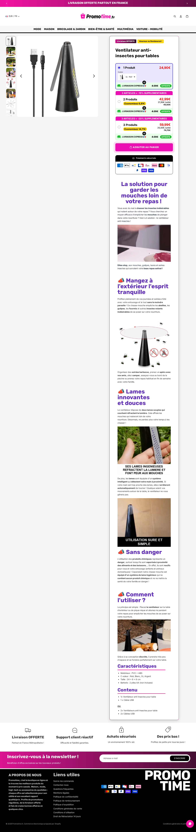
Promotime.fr (17, 824)
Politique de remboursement (66, 800)
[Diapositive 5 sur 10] (10, 83)
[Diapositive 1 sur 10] (10, 41)
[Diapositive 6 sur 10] (10, 93)
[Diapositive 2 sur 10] (10, 51)
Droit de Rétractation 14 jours (67, 816)
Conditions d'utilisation (63, 812)
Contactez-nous (60, 785)
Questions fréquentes (63, 789)
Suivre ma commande (63, 781)
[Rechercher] (175, 16)
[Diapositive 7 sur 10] (10, 104)
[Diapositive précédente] (7, 3)
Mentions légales (61, 793)
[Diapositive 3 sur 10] (10, 62)
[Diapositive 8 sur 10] (10, 114)
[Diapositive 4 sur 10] (10, 72)
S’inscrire (179, 758)
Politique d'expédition (63, 804)
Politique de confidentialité (65, 796)
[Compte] (181, 16)
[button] (144, 76)
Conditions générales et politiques (176, 824)
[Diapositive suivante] (187, 3)
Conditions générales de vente (67, 808)
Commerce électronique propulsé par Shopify (42, 824)
